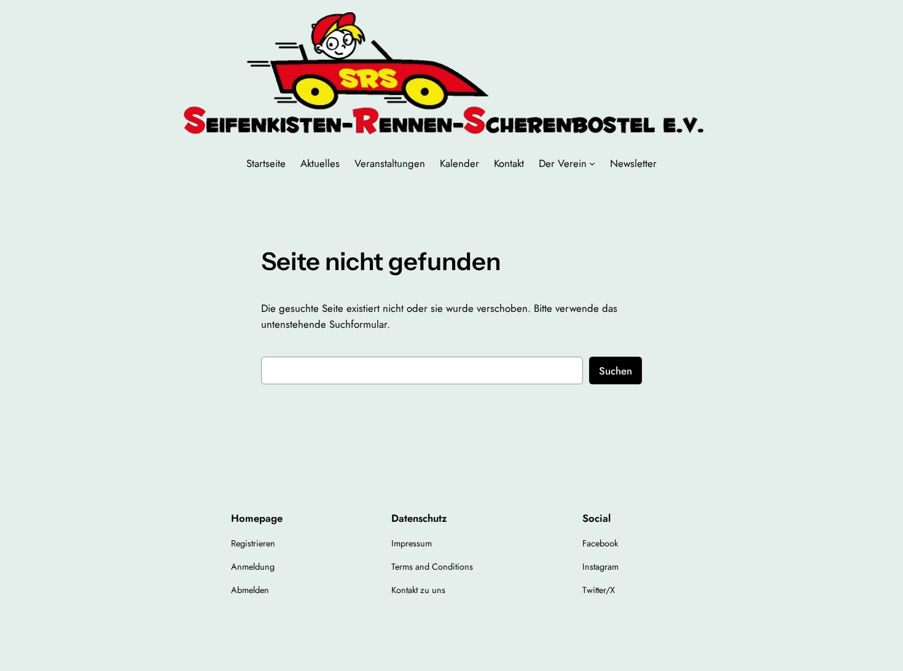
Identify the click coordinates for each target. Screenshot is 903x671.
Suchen (615, 370)
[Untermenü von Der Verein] (592, 163)
